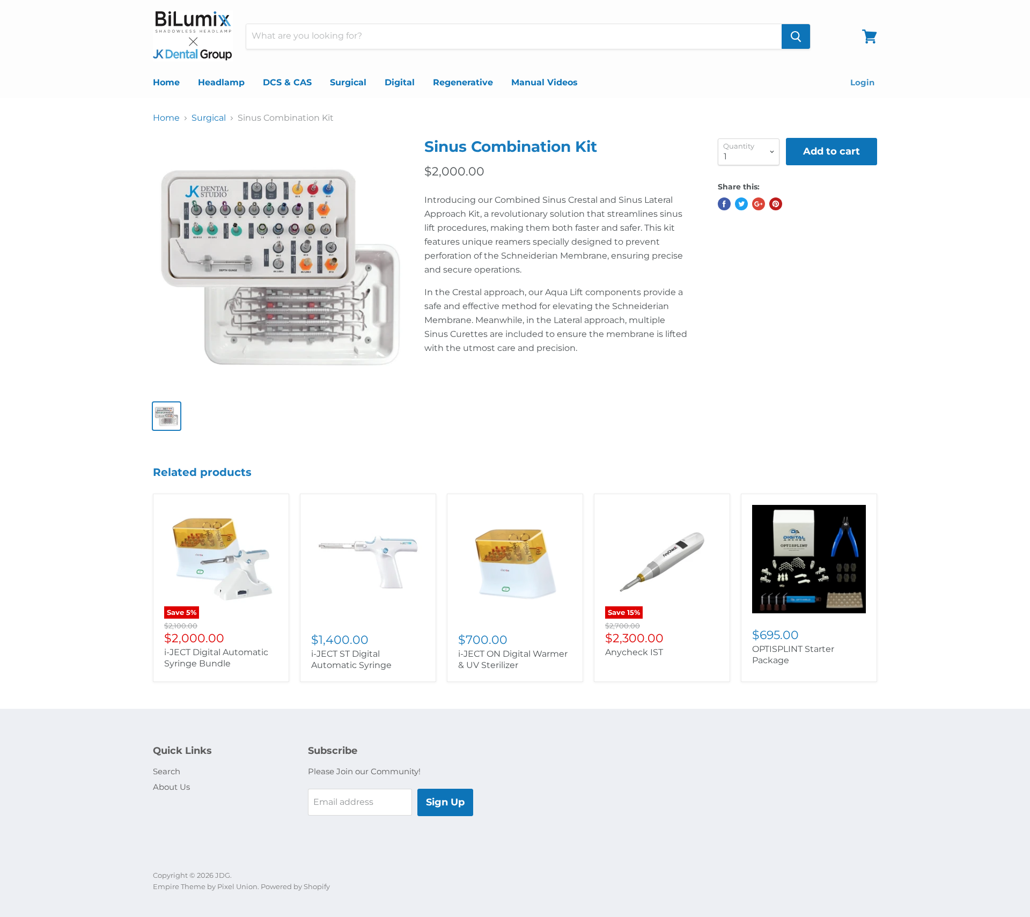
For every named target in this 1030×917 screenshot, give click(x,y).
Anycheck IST (634, 652)
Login (862, 82)
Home (166, 82)
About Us (171, 787)
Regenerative (463, 82)
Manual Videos (544, 82)
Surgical (348, 82)
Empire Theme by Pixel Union (205, 886)
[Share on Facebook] (724, 203)
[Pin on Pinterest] (775, 203)
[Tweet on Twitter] (741, 203)
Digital (400, 82)
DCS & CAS (287, 82)
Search (166, 771)
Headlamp (221, 82)
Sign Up (445, 802)
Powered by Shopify (295, 886)
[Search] (796, 36)
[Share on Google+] (758, 203)
